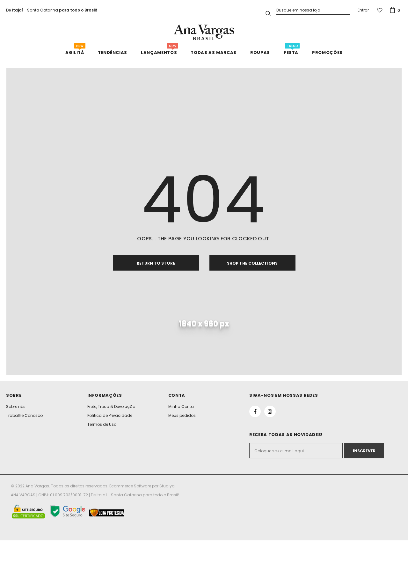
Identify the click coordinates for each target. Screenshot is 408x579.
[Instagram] (270, 411)
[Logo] (204, 32)
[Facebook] (255, 411)
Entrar (363, 10)
